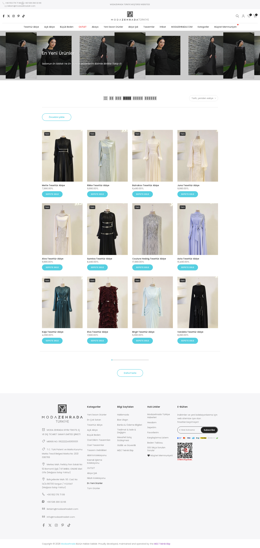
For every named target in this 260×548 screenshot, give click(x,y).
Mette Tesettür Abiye (53, 185)
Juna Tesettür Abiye (188, 185)
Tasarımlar (149, 26)
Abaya (95, 26)
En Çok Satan (94, 419)
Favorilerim (153, 432)
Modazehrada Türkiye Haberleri (158, 416)
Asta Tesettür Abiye (188, 258)
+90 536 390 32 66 (32, 3)
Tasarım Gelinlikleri (97, 450)
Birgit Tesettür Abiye (143, 331)
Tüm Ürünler (93, 488)
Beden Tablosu (155, 442)
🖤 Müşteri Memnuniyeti (160, 455)
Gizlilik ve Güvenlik (126, 445)
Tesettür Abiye (31, 26)
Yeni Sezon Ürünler (113, 26)
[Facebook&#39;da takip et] (3, 16)
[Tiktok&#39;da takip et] (23, 16)
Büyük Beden (66, 26)
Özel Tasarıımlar (95, 445)
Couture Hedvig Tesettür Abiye (149, 258)
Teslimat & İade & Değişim (126, 431)
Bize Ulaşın (122, 419)
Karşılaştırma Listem (158, 437)
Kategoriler (203, 26)
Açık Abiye (49, 26)
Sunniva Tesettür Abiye (99, 258)
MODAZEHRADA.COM (181, 26)
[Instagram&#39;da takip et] (13, 16)
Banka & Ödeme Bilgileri (129, 425)
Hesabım (151, 422)
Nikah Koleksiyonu (96, 478)
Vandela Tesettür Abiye (190, 331)
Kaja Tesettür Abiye (52, 331)
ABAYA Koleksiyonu (97, 455)
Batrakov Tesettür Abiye (145, 185)
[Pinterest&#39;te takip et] (18, 16)
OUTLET (83, 26)
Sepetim (151, 427)
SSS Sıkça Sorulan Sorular (156, 449)
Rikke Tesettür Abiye (98, 185)
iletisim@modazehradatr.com (21, 6)
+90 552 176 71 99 (13, 3)
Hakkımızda (123, 414)
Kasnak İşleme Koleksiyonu (94, 461)
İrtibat (163, 26)
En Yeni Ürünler (95, 483)
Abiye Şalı (133, 26)
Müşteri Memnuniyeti (226, 26)
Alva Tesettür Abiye (52, 258)
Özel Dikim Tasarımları (98, 440)
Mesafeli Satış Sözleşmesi (124, 439)
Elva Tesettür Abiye (97, 331)
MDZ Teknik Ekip (125, 450)
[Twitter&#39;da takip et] (8, 16)
